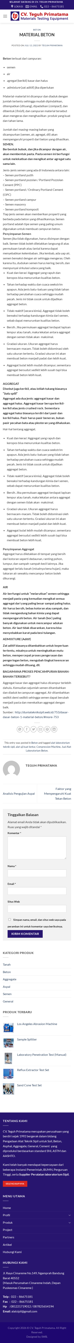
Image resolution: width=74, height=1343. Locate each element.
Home (7, 1208)
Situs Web (14, 901)
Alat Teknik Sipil (28, 1141)
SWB (44, 1336)
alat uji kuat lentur (25, 746)
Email (12, 883)
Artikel (7, 1244)
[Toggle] (69, 1215)
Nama (12, 866)
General (8, 1001)
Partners (8, 1237)
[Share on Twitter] (33, 729)
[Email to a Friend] (40, 729)
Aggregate (9, 979)
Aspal (6, 986)
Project (7, 1229)
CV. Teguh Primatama (42, 1327)
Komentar (14, 833)
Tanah (7, 964)
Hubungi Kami (12, 1252)
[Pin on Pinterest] (47, 729)
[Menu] (5, 16)
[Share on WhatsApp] (20, 729)
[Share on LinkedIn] (54, 729)
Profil (6, 1215)
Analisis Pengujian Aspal (19, 793)
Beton (37, 29)
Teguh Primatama (52, 45)
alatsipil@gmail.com (24, 1311)
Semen (7, 994)
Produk (8, 1222)
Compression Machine (48, 746)
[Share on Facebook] (27, 729)
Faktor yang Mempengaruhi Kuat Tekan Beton (57, 793)
